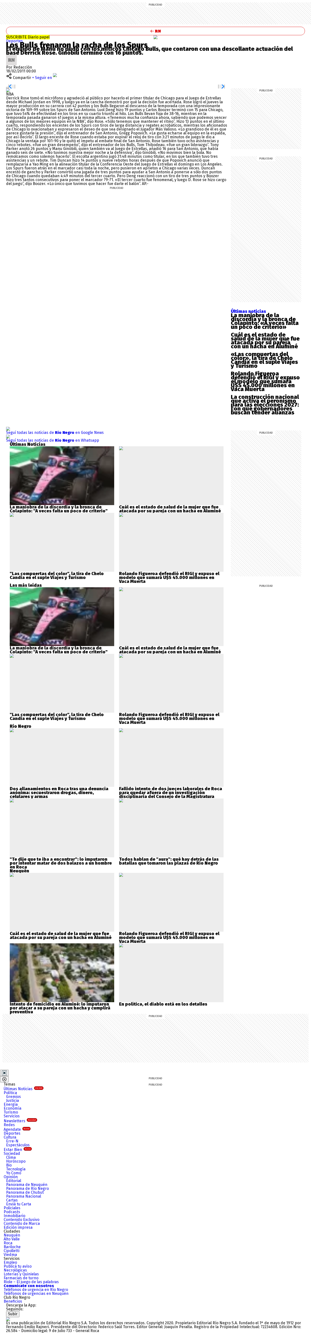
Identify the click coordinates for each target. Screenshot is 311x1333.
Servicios (12, 1116)
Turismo (11, 1112)
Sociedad (12, 1153)
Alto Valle (12, 1239)
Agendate (16, 1129)
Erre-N (12, 1141)
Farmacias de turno (21, 1278)
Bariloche (12, 1247)
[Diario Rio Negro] (8, 1319)
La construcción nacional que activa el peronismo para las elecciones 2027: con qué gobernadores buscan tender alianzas (265, 405)
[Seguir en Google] (8, 90)
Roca (8, 1243)
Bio (9, 1165)
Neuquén (12, 1235)
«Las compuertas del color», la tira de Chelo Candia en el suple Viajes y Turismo (264, 360)
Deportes (14, 41)
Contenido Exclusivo (21, 1219)
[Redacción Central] (11, 56)
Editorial (13, 1180)
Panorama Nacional (23, 1196)
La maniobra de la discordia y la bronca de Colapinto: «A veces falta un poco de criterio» (265, 321)
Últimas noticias (248, 311)
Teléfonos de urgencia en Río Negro (36, 1289)
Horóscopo (16, 1161)
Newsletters (20, 1121)
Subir (12, 1314)
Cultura (10, 1137)
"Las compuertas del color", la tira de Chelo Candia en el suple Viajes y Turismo (57, 575)
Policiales (12, 1208)
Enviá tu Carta (18, 1204)
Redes (9, 1125)
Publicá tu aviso (18, 1266)
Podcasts (12, 1212)
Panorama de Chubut (25, 1192)
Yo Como (13, 1173)
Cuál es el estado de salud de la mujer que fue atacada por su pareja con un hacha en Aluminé (265, 340)
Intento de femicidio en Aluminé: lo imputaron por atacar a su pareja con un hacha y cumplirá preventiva (60, 1008)
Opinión (11, 1177)
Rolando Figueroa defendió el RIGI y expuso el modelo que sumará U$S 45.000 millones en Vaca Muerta (265, 381)
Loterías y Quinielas (21, 1274)
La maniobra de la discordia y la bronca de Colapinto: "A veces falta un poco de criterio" (59, 509)
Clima (11, 1157)
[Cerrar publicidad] (4, 1073)
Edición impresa (18, 1227)
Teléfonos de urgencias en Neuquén (36, 1293)
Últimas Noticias (23, 1089)
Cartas (12, 1200)
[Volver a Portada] (155, 31)
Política (10, 1092)
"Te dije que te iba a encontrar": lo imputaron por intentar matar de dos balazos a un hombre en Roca (61, 863)
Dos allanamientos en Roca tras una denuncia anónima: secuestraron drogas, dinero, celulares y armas (59, 792)
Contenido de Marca (22, 1223)
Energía (11, 1104)
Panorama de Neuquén (26, 1184)
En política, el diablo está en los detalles (163, 1004)
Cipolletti (11, 1250)
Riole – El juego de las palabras (31, 1282)
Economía (12, 1108)
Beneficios (13, 1301)
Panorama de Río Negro (27, 1188)
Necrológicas (15, 1270)
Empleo (10, 1262)
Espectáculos (18, 1145)
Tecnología (16, 1169)
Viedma (10, 1254)
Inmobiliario (14, 1215)
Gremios (13, 1096)
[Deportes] (155, 37)
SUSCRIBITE (28, 37)
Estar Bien (17, 1149)
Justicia (12, 1100)
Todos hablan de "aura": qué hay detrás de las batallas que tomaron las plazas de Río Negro (169, 861)
